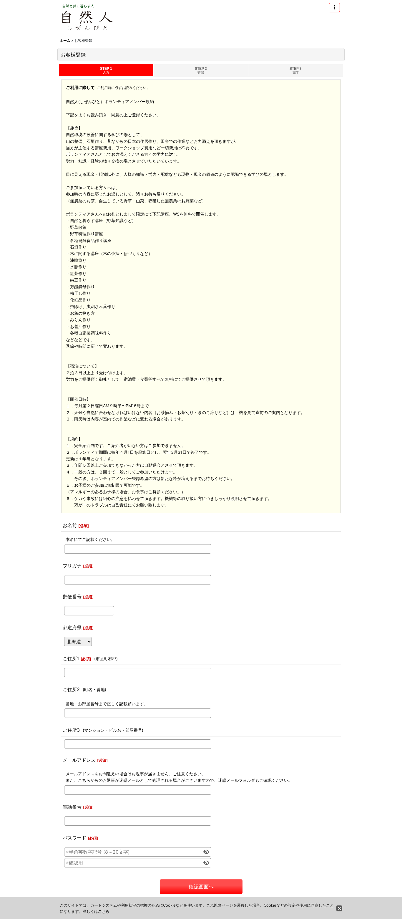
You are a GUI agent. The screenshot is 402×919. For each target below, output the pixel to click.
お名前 (70, 525)
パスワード (74, 838)
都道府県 (72, 627)
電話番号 (72, 807)
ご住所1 (71, 658)
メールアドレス (79, 760)
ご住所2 (71, 689)
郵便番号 (72, 597)
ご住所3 (71, 730)
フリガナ (72, 566)
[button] (334, 7)
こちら (103, 911)
